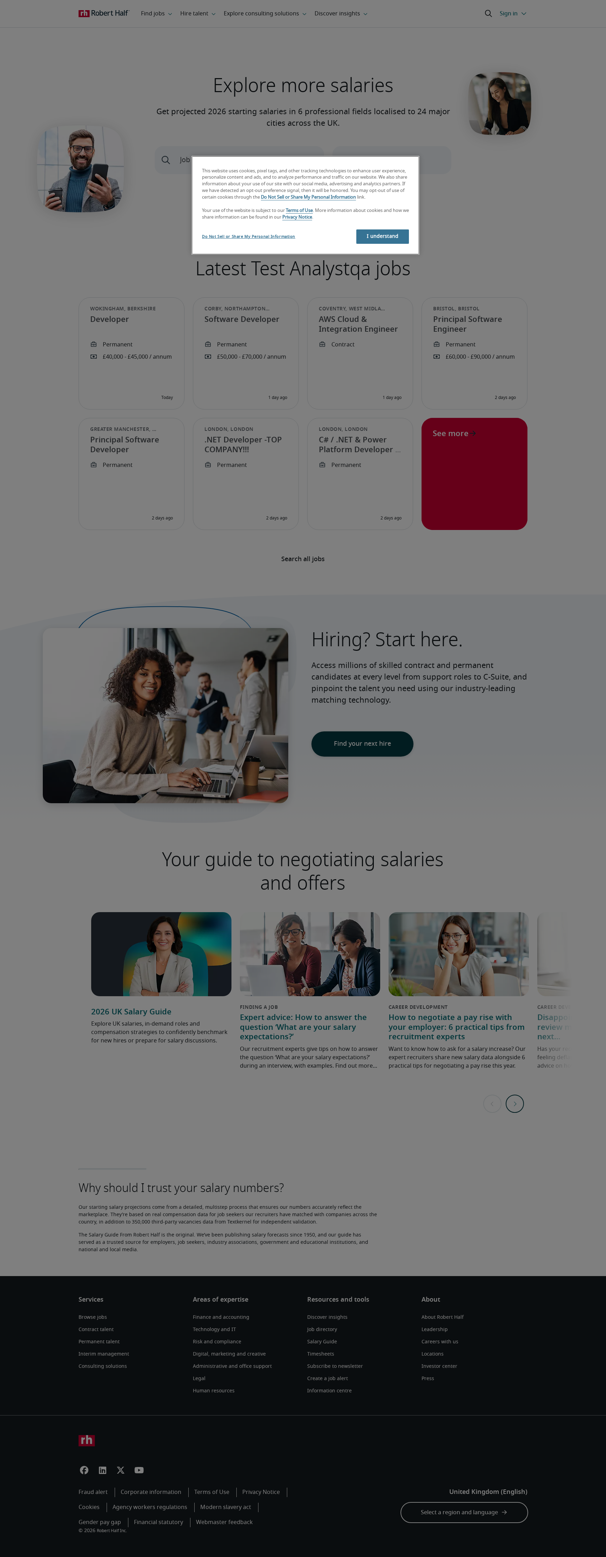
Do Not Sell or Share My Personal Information (308, 197)
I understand (382, 236)
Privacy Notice (297, 217)
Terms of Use (299, 210)
